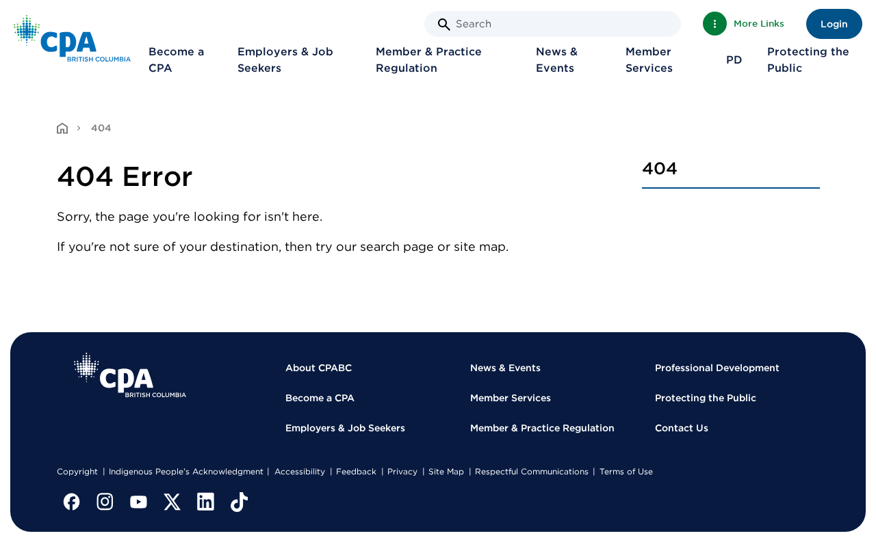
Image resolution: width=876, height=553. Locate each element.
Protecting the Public (808, 60)
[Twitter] (172, 502)
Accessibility (299, 471)
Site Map (446, 471)
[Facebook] (72, 502)
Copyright (77, 471)
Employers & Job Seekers (285, 60)
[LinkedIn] (206, 502)
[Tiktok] (239, 502)
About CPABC (318, 367)
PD (734, 59)
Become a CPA (176, 60)
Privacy (402, 471)
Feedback (356, 471)
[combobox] (552, 24)
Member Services (649, 60)
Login (834, 23)
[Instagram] (105, 502)
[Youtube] (139, 502)
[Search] (444, 24)
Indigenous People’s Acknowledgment (186, 471)
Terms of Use (626, 471)
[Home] (130, 375)
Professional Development (717, 367)
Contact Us (681, 427)
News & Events (557, 60)
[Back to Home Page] (72, 38)
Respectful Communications (532, 471)
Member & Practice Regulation (429, 60)
